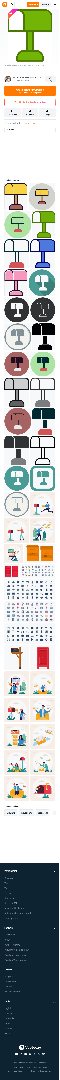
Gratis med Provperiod (30, 91)
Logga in (45, 4)
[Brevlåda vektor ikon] (15, 196)
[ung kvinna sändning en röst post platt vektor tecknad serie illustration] (39, 777)
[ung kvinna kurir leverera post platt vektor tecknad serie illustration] (16, 1012)
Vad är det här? (30, 123)
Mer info (10, 130)
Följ (50, 80)
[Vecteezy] (4, 4)
